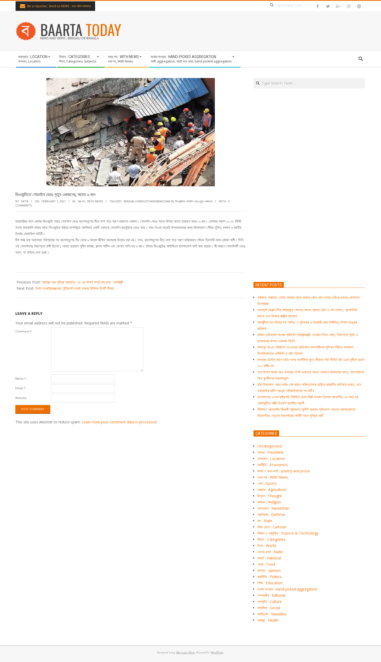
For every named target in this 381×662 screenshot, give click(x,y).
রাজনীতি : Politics (269, 576)
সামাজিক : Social (268, 607)
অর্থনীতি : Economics (272, 464)
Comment (23, 331)
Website (20, 398)
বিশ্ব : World (266, 545)
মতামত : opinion (269, 570)
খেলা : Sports (267, 483)
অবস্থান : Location (271, 458)
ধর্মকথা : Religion (269, 502)
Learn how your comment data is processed (119, 421)
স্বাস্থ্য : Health (268, 620)
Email (20, 388)
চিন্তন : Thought (269, 495)
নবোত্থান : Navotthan (273, 508)
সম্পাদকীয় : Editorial (271, 595)
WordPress (217, 652)
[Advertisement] (309, 209)
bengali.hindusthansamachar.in (149, 201)
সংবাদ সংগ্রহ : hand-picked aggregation (287, 589)
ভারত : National (269, 558)
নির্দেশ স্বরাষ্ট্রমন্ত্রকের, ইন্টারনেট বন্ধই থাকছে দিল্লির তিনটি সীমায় (74, 288)
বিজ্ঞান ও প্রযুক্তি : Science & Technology (288, 533)
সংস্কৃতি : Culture (269, 601)
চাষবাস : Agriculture (271, 489)
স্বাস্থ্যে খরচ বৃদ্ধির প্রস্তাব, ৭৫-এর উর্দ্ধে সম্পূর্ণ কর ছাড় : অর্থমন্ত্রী (82, 282)
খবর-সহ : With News (90, 201)
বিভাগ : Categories (271, 539)
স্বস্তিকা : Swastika (271, 613)
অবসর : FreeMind (270, 452)
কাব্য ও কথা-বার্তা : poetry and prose (283, 470)
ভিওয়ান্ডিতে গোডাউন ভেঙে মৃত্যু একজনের (193, 201)
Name (20, 378)
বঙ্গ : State (264, 520)
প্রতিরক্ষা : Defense (271, 514)
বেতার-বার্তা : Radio (270, 551)
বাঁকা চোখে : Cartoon (271, 526)
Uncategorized (269, 446)
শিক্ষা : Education (270, 582)
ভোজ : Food (266, 564)
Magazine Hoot (185, 652)
